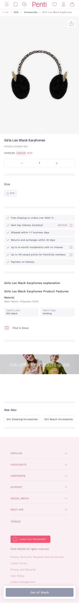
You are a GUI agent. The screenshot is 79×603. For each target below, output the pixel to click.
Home (5, 12)
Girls (16, 12)
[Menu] (6, 4)
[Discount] (24, 4)
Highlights (18, 464)
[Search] (15, 4)
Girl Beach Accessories (58, 419)
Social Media (20, 498)
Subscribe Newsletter (32, 539)
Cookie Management (23, 581)
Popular (16, 453)
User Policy (17, 575)
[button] (38, 130)
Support (16, 487)
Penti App (17, 509)
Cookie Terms (19, 563)
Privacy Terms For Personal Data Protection (37, 557)
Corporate (18, 475)
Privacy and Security (23, 569)
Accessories (30, 12)
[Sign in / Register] (63, 4)
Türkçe (16, 521)
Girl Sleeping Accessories (22, 419)
